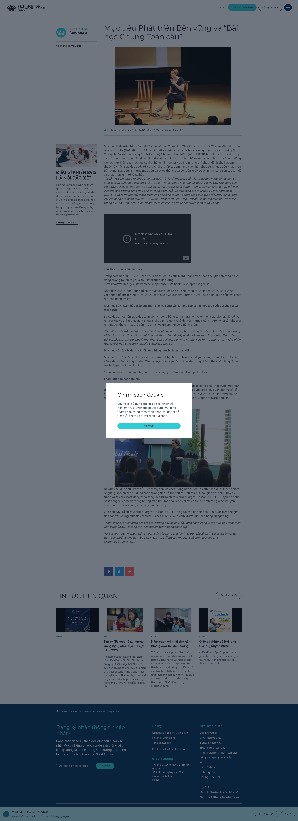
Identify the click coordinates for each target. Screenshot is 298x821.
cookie (151, 412)
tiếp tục (149, 426)
